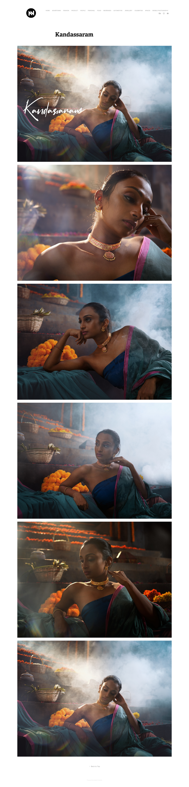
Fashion (66, 11)
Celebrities (139, 11)
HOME (48, 11)
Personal (91, 11)
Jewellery (128, 11)
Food (99, 11)
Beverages (107, 11)
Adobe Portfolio (98, 780)
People (82, 11)
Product (74, 11)
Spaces (147, 11)
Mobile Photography (160, 11)
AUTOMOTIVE (117, 11)
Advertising (56, 11)
